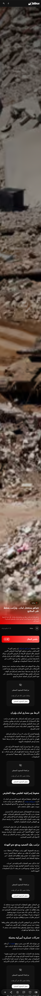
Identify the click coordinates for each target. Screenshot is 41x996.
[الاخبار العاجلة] (8, 3)
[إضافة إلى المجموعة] (17, 992)
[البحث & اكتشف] (4, 3)
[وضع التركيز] (36, 992)
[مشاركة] (11, 992)
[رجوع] (5, 992)
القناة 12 (12, 943)
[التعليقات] (23, 992)
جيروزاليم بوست (29, 801)
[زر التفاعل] (30, 992)
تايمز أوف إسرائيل (24, 648)
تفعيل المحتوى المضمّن (20, 701)
